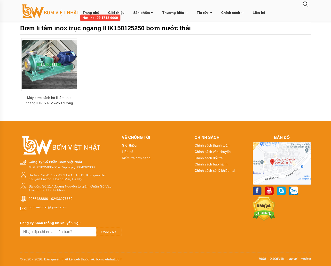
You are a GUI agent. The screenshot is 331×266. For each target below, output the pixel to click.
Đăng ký (108, 232)
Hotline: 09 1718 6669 (100, 18)
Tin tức (203, 13)
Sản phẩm (142, 13)
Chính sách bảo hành (211, 164)
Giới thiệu (116, 13)
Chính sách (231, 13)
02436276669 (61, 199)
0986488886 (38, 199)
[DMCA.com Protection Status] (264, 220)
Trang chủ (91, 13)
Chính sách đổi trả (209, 158)
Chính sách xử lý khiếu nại (215, 170)
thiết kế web (71, 259)
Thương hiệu (173, 13)
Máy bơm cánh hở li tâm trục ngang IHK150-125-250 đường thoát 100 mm (49, 100)
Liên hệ (259, 13)
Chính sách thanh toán (212, 145)
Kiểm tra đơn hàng (136, 158)
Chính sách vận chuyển (213, 152)
